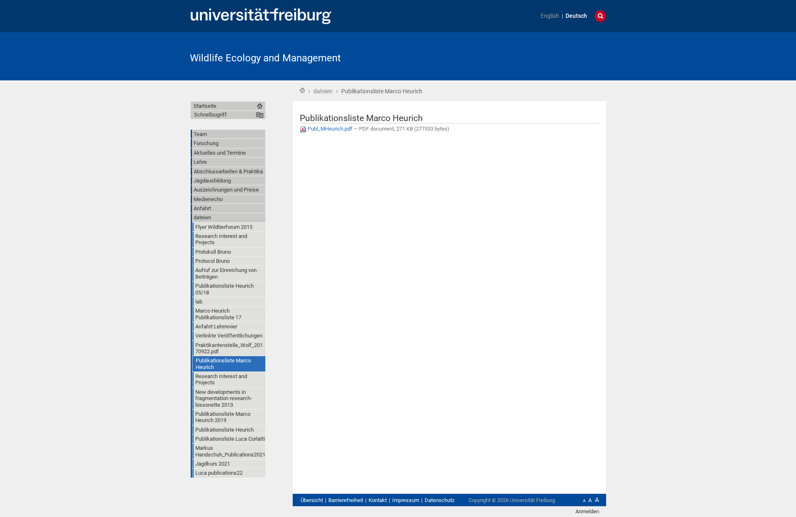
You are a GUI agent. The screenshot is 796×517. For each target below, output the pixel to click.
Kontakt (378, 500)
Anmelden (587, 511)
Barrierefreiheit (345, 500)
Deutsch (576, 15)
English (550, 15)
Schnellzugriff (210, 115)
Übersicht (312, 500)
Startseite (302, 90)
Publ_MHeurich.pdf (330, 129)
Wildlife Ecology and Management (265, 58)
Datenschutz (439, 500)
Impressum (405, 500)
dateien (322, 91)
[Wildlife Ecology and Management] (565, 56)
